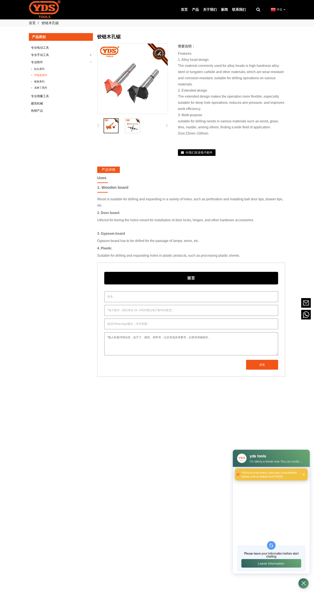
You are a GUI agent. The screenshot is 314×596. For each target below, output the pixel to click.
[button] (167, 126)
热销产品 (37, 110)
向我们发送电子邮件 (199, 152)
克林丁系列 (40, 87)
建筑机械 (37, 103)
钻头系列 (39, 68)
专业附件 (37, 62)
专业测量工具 (40, 96)
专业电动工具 (40, 47)
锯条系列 (39, 81)
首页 (32, 23)
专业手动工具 (40, 55)
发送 (262, 364)
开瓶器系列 (40, 75)
